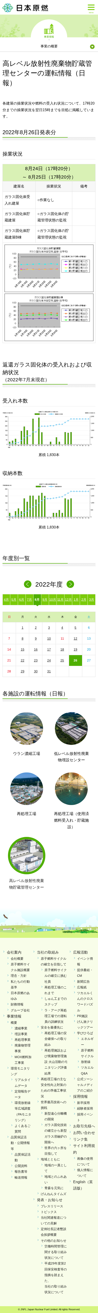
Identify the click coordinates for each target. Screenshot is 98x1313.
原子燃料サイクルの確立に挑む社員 (55, 975)
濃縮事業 (21, 1028)
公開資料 (21, 1166)
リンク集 (80, 1139)
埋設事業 (21, 1034)
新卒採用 (83, 1103)
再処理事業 (23, 1039)
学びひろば (85, 1033)
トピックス (49, 1212)
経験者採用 (85, 1108)
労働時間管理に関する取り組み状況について (55, 1251)
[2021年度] (27, 584)
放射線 (85, 1062)
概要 (14, 1022)
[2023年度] (70, 584)
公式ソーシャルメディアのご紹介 (85, 1084)
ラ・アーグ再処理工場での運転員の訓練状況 (55, 1015)
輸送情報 (21, 1177)
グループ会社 (20, 1010)
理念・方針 (19, 975)
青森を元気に (54, 1188)
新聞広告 (83, 981)
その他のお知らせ (53, 1240)
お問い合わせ (84, 1133)
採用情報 (80, 1096)
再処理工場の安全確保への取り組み (55, 1038)
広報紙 (82, 987)
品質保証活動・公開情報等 (20, 1142)
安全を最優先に (52, 1027)
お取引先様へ (84, 1126)
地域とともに (50, 1159)
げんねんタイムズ (53, 1194)
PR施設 (82, 1016)
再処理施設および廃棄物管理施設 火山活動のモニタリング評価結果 (56, 1062)
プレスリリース (52, 1206)
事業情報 (49, 36)
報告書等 (21, 1171)
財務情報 (17, 1004)
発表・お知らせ (49, 1200)
